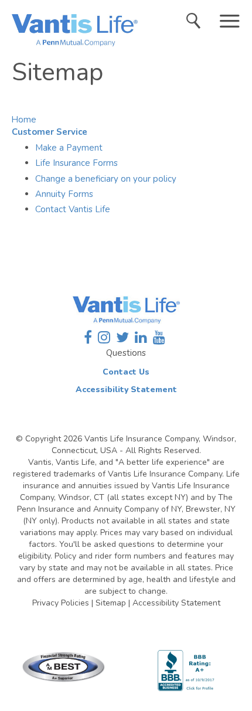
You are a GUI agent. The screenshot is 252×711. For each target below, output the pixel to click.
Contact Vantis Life (72, 209)
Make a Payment (69, 148)
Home (24, 119)
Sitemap (111, 602)
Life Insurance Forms (76, 163)
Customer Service (49, 132)
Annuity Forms (64, 194)
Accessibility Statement (126, 389)
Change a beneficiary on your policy (105, 179)
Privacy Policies (60, 602)
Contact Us (126, 371)
